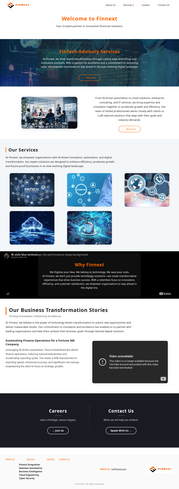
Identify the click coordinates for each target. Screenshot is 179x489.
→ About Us (89, 77)
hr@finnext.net (118, 469)
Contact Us (163, 5)
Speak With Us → (121, 430)
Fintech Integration (29, 464)
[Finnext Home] (18, 5)
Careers (146, 5)
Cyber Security (27, 478)
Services (128, 5)
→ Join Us (58, 430)
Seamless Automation (30, 468)
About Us (111, 5)
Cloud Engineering (29, 475)
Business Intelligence (30, 471)
